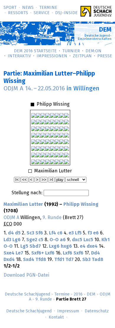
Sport (10, 8)
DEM (91, 294)
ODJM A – (34, 89)
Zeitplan (82, 56)
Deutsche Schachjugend (27, 294)
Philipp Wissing (80, 204)
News (28, 8)
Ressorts (18, 13)
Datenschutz (97, 311)
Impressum (68, 311)
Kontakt (56, 317)
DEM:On (93, 51)
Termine (48, 8)
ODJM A (11, 217)
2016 (78, 294)
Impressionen (52, 56)
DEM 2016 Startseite (35, 51)
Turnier (71, 51)
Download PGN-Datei (26, 275)
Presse (104, 56)
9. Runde (43, 299)
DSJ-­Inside (66, 13)
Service (42, 13)
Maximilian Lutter (23, 204)
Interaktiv (19, 56)
